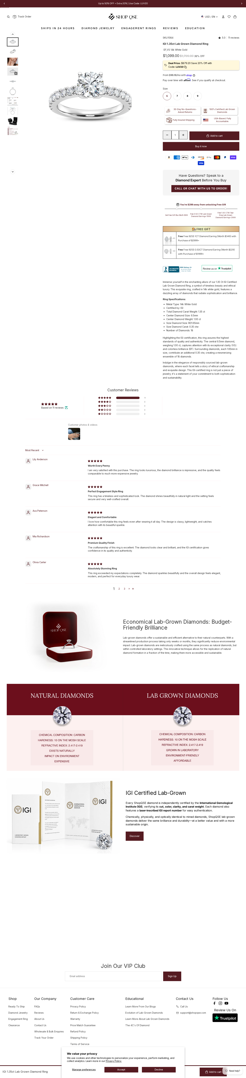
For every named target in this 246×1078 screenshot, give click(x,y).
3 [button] (124, 588)
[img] (95, 461)
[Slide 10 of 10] (12, 131)
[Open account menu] (223, 16)
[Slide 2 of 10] (12, 51)
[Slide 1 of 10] (12, 42)
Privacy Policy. (114, 1061)
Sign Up (172, 976)
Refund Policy (78, 1031)
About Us (39, 1018)
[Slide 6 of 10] (12, 91)
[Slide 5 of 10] (12, 81)
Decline (159, 1069)
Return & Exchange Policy (84, 1012)
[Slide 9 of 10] (12, 121)
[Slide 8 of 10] (12, 111)
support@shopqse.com (193, 1012)
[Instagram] (220, 1003)
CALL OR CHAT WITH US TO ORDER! (201, 188)
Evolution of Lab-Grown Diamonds (144, 1012)
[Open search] (8, 16)
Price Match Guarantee (83, 1025)
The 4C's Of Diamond (137, 1025)
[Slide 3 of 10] (12, 61)
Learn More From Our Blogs (140, 1006)
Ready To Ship (16, 1006)
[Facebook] (214, 1003)
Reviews (39, 1012)
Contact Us (40, 1025)
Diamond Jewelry (18, 1012)
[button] (105, 398)
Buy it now (201, 146)
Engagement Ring (18, 1018)
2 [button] (119, 588)
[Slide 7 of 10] (12, 101)
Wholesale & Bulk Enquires (49, 1031)
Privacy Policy (78, 1006)
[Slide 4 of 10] (12, 71)
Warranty (75, 1018)
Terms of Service (79, 1044)
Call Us (184, 1006)
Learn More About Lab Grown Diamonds (147, 1018)
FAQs (37, 1006)
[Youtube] (226, 1003)
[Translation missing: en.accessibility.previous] (12, 34)
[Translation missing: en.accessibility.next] (12, 171)
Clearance (14, 1025)
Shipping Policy (78, 1037)
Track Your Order (44, 1037)
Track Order (23, 16)
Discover (135, 836)
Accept (121, 1069)
